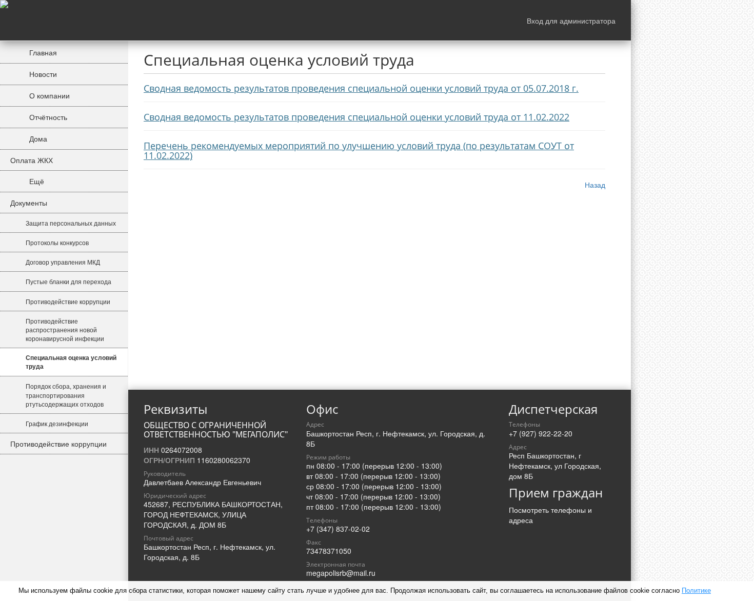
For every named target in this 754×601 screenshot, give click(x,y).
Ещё (35, 181)
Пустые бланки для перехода (68, 281)
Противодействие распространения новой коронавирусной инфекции (65, 329)
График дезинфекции (57, 423)
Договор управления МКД (63, 261)
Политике (696, 590)
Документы (28, 202)
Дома (37, 138)
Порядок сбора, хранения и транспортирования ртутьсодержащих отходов (66, 395)
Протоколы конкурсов (57, 242)
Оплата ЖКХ (31, 160)
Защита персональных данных (71, 222)
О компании (48, 95)
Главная (42, 52)
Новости (42, 74)
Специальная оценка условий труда (71, 362)
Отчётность (47, 117)
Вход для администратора (571, 20)
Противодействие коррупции (68, 301)
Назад (595, 184)
